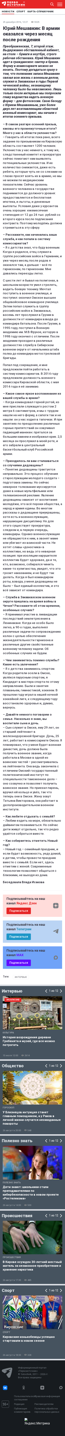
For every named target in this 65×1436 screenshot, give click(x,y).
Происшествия (17, 1215)
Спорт (8, 1290)
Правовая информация (47, 1396)
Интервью (21, 977)
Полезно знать (17, 1140)
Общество (13, 1065)
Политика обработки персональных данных (46, 1410)
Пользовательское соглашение (23, 1398)
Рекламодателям (43, 1404)
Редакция (19, 1404)
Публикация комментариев (22, 1410)
